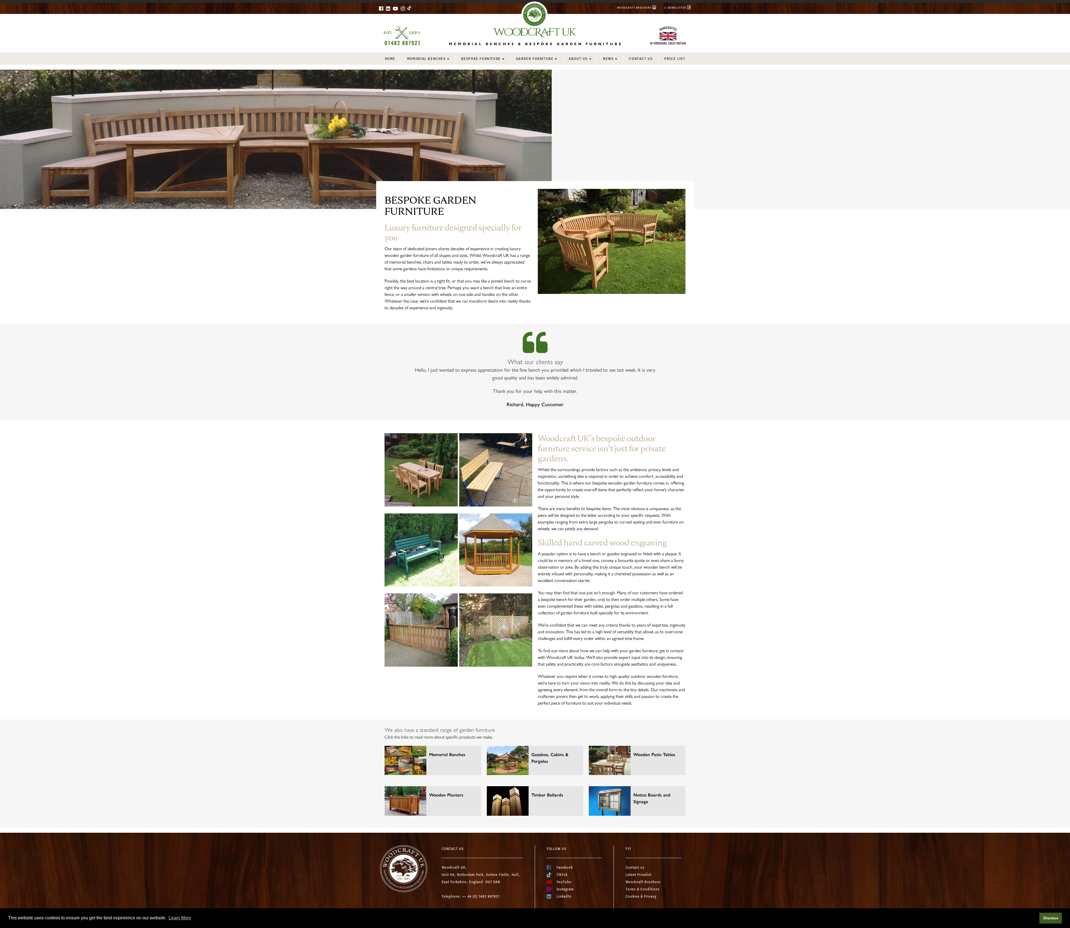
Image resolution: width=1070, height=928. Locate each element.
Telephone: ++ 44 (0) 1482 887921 (471, 896)
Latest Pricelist (638, 874)
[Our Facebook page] (381, 8)
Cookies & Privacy (641, 896)
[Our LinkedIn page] (388, 8)
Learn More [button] (180, 917)
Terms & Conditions (643, 889)
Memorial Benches (426, 58)
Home (390, 58)
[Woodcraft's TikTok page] (409, 8)
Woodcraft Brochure (643, 881)
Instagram (565, 889)
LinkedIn (564, 896)
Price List (674, 58)
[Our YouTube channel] (395, 8)
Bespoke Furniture (481, 58)
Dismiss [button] (1050, 918)
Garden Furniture (535, 58)
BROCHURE (635, 7)
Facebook (564, 867)
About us (578, 58)
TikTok (562, 874)
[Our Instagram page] (403, 8)
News (608, 58)
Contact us (641, 58)
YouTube (563, 881)
